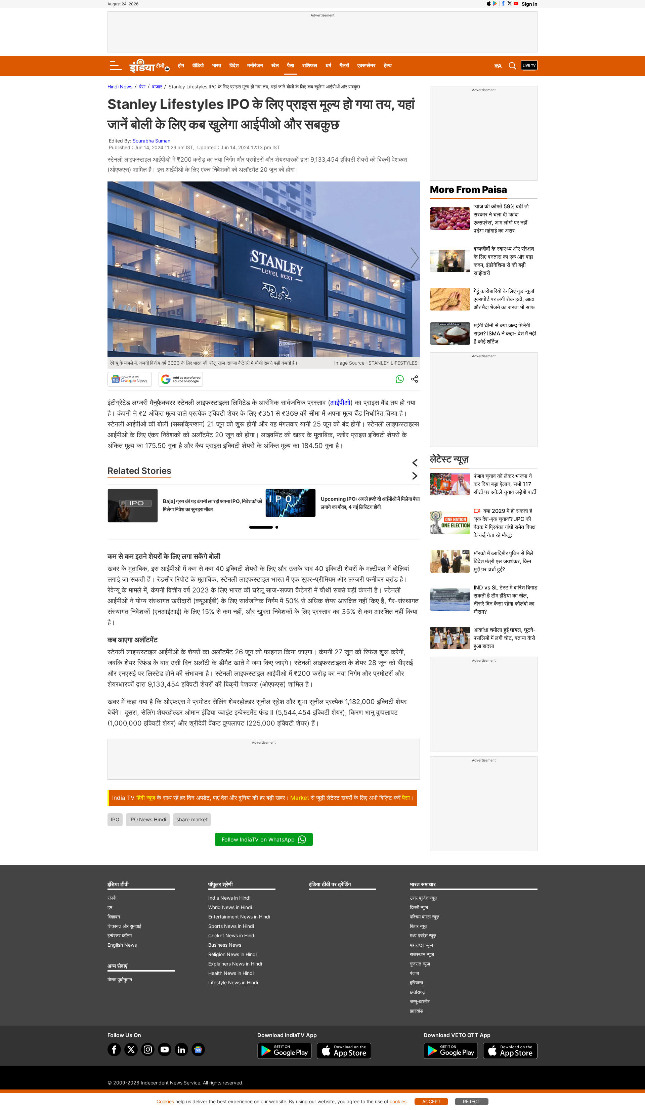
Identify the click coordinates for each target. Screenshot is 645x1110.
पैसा (290, 65)
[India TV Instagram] (148, 1049)
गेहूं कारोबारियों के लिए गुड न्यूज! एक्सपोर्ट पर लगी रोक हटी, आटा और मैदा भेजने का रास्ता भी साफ (504, 299)
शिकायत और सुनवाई (124, 926)
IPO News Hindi (147, 819)
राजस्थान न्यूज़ (422, 954)
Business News (224, 945)
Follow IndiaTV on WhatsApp (258, 839)
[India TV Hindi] (149, 66)
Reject (471, 1101)
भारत (216, 65)
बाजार (157, 86)
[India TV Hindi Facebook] (503, 3)
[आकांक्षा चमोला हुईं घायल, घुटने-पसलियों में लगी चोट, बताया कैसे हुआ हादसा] (450, 638)
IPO (115, 819)
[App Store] (344, 1051)
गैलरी (344, 65)
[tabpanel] (185, 506)
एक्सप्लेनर (366, 65)
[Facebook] (114, 1049)
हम (110, 907)
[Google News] (130, 379)
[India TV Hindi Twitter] (509, 3)
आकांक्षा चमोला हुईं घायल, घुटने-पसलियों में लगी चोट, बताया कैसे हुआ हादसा (504, 637)
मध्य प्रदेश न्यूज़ (423, 935)
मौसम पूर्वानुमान (120, 979)
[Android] (495, 3)
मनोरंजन (255, 65)
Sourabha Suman (151, 140)
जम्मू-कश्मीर (420, 1001)
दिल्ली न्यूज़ (419, 907)
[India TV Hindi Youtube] (516, 3)
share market (192, 819)
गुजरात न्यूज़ (420, 964)
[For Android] (451, 1051)
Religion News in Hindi (232, 954)
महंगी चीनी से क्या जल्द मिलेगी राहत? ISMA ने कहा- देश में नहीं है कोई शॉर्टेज (505, 333)
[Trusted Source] (181, 379)
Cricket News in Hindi (231, 935)
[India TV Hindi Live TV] (529, 66)
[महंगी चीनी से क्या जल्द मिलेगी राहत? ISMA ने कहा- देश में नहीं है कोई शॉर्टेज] (450, 333)
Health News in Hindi (231, 973)
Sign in (530, 4)
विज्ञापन (114, 916)
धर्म (328, 65)
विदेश (234, 65)
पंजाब (414, 973)
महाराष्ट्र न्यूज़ (421, 945)
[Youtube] (164, 1049)
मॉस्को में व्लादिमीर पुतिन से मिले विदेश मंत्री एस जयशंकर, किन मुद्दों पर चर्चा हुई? (503, 561)
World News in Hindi (230, 907)
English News (122, 945)
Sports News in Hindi (231, 926)
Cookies (165, 1101)
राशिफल (309, 65)
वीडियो (198, 65)
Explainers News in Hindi (235, 964)
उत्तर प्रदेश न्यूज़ (423, 898)
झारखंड (416, 1011)
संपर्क (112, 898)
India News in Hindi (229, 898)
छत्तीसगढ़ (417, 992)
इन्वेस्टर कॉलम (120, 935)
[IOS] (488, 3)
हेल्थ (388, 65)
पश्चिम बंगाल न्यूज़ (424, 916)
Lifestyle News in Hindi (233, 982)
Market (299, 797)
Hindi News (120, 86)
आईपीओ (340, 403)
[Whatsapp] (400, 379)
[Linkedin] (181, 1049)
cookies (398, 1101)
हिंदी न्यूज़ (145, 797)
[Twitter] (131, 1049)
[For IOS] (510, 1051)
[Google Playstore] (284, 1051)
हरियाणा (416, 982)
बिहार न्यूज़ (418, 926)
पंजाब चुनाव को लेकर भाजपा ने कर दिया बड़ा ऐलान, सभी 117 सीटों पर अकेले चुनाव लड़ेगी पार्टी (505, 483)
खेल (275, 65)
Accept (431, 1101)
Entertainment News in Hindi (239, 916)
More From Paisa (468, 189)
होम (181, 65)
